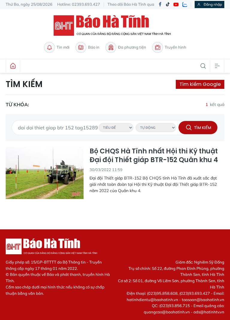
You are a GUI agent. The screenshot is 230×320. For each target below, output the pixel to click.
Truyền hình (175, 47)
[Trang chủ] (13, 66)
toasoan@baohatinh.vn (203, 299)
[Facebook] (160, 5)
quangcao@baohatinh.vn (167, 311)
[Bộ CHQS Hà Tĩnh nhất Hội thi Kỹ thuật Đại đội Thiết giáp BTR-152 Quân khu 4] (45, 173)
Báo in (93, 47)
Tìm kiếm (24, 84)
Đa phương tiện (132, 47)
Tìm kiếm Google (200, 84)
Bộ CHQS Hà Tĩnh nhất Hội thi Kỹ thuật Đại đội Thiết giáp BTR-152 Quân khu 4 (154, 155)
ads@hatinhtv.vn (208, 311)
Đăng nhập (213, 4)
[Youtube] (176, 5)
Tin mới (63, 47)
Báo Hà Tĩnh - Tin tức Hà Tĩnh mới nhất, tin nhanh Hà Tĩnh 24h (115, 25)
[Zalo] (184, 4)
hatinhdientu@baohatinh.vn (152, 299)
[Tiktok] (168, 4)
